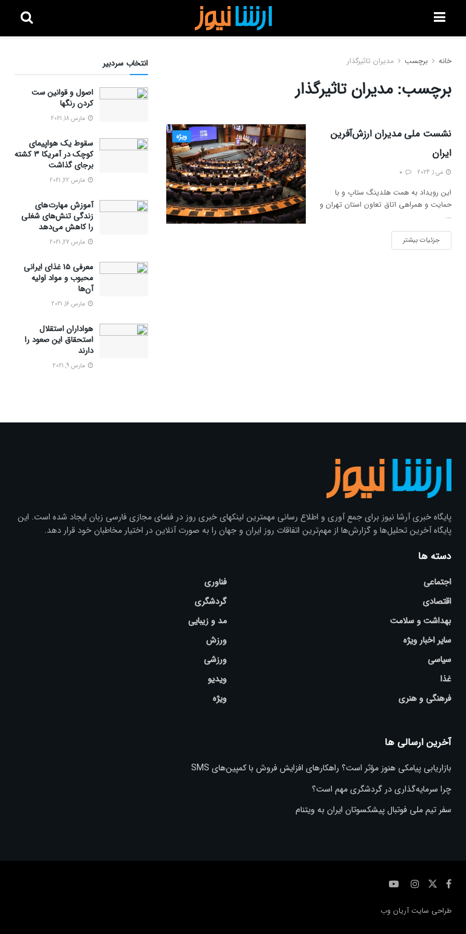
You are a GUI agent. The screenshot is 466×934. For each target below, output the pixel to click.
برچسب (416, 61)
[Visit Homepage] (233, 18)
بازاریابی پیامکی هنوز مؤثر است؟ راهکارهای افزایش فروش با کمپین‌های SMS (321, 768)
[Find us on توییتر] (432, 884)
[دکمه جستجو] (27, 18)
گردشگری (211, 601)
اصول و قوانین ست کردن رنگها (62, 98)
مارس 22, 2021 (68, 180)
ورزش (216, 640)
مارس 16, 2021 (69, 304)
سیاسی (439, 659)
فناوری (215, 582)
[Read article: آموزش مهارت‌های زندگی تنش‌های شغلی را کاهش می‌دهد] (124, 217)
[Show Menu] (439, 18)
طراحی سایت (431, 910)
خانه (445, 61)
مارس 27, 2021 (68, 242)
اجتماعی (437, 582)
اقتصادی (437, 601)
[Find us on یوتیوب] (394, 884)
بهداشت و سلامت (420, 620)
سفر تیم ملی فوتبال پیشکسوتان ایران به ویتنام (373, 809)
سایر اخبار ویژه (427, 640)
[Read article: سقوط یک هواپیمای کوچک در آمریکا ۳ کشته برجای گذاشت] (124, 155)
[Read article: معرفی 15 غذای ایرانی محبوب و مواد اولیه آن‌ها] (124, 279)
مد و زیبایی (207, 620)
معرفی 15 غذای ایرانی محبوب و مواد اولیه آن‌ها (58, 278)
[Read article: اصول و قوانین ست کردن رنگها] (124, 104)
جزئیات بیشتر (415, 238)
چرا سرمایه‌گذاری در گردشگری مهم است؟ (381, 789)
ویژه (182, 137)
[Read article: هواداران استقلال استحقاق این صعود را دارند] (124, 341)
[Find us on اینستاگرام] (415, 884)
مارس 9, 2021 (70, 365)
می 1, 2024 (431, 172)
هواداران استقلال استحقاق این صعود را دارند (59, 339)
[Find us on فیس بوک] (448, 884)
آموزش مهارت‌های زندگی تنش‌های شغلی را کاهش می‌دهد (57, 216)
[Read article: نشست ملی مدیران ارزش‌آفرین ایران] (236, 174)
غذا (446, 678)
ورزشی (215, 659)
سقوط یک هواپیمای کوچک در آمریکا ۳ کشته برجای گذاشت (54, 154)
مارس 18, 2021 (69, 118)
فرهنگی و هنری (425, 698)
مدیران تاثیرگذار (370, 61)
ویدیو (217, 678)
